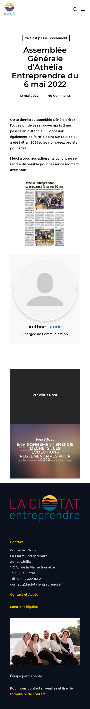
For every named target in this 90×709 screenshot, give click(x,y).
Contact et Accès (24, 594)
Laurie (54, 326)
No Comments (59, 96)
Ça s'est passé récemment (46, 38)
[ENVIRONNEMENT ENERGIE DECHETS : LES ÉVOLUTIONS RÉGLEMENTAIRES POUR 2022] (45, 451)
